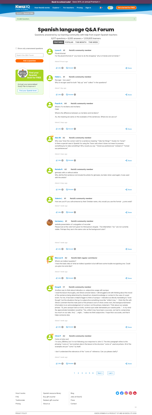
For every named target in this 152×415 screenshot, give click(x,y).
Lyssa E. (58, 50)
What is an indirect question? (92, 263)
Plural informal (87, 54)
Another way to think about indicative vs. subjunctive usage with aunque (93, 302)
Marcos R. (59, 258)
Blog (72, 393)
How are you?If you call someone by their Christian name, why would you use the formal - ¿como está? (93, 201)
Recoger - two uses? (81, 81)
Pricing (80, 8)
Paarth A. (59, 103)
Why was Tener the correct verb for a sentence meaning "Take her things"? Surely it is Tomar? (92, 144)
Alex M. (58, 138)
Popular (69, 42)
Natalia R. (59, 169)
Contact (74, 404)
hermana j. (59, 221)
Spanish (19, 13)
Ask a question (29, 61)
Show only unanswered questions (30, 48)
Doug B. (58, 287)
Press (73, 400)
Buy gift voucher (49, 397)
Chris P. (58, 336)
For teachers (68, 8)
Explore (56, 8)
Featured (58, 42)
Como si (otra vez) (93, 345)
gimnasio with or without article (92, 174)
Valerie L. (59, 198)
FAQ (17, 397)
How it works (20, 393)
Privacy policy (21, 413)
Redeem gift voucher (51, 400)
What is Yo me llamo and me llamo (86, 112)
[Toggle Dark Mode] (110, 7)
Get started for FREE (126, 8)
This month (80, 42)
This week (93, 42)
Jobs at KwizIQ (76, 397)
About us (46, 404)
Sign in (88, 8)
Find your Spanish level (28, 91)
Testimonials (20, 400)
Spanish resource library (52, 393)
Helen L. (58, 77)
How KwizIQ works (42, 8)
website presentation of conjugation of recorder (91, 226)
